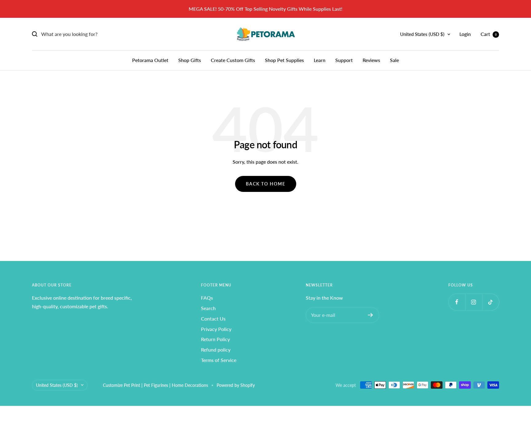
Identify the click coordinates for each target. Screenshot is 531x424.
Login (465, 34)
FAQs (207, 298)
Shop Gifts (189, 60)
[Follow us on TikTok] (490, 302)
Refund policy (215, 349)
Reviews (371, 60)
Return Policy (215, 339)
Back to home (265, 183)
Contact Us (213, 318)
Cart (489, 34)
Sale (394, 60)
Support (344, 60)
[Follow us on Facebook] (456, 302)
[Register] (370, 315)
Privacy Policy (216, 329)
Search (208, 308)
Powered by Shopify (236, 385)
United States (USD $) (422, 34)
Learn (319, 60)
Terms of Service (218, 360)
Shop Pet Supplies (284, 60)
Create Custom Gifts (233, 60)
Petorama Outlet (150, 60)
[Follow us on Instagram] (473, 302)
